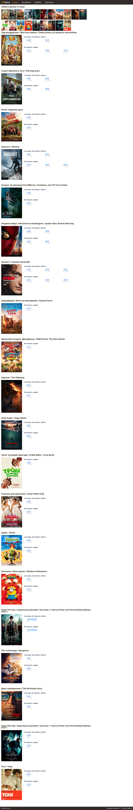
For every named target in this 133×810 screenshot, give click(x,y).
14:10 (29, 269)
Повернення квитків (113, 808)
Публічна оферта (127, 808)
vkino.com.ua (6, 808)
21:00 (29, 192)
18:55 (29, 425)
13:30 (29, 231)
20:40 (47, 78)
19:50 (29, 619)
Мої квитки (26, 2)
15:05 (29, 579)
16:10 (47, 40)
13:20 (29, 164)
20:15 (29, 385)
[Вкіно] (6, 2)
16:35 (29, 696)
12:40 (29, 462)
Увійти (38, 2)
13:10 (29, 50)
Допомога (49, 2)
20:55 (47, 154)
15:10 (29, 774)
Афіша (15, 2)
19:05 (29, 154)
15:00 (29, 40)
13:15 (29, 308)
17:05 (29, 735)
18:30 (47, 269)
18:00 (47, 231)
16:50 (29, 78)
